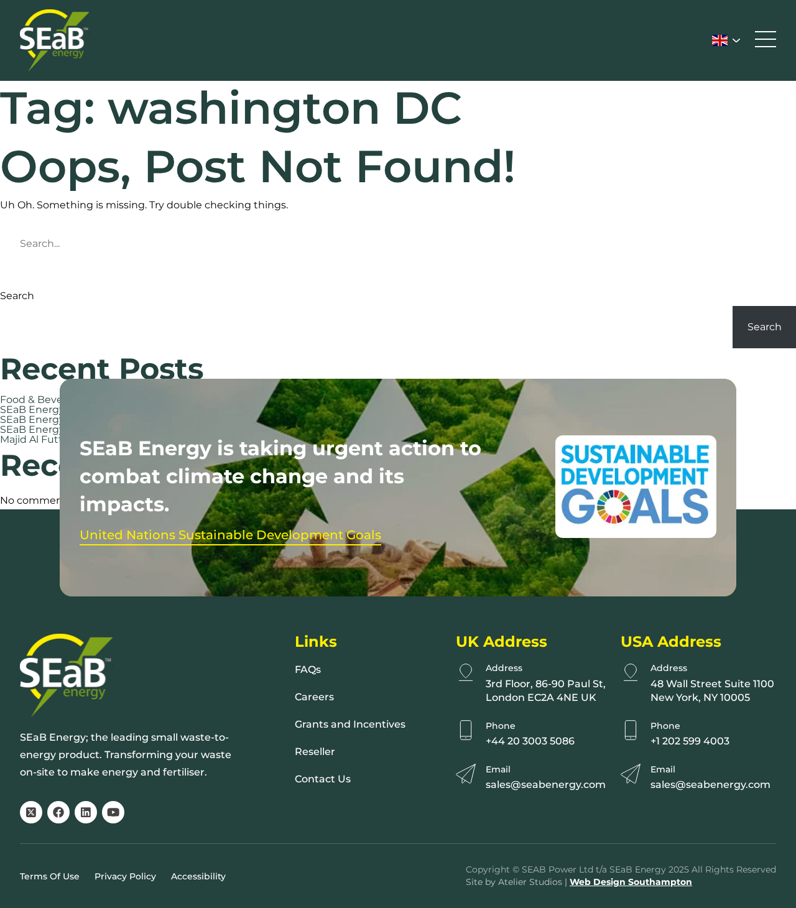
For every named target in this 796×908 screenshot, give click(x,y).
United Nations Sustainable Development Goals (230, 534)
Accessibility (198, 876)
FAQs (308, 669)
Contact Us (323, 779)
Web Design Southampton (631, 881)
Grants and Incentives (350, 724)
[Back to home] (55, 40)
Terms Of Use (50, 876)
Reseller (315, 751)
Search (17, 296)
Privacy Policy (125, 876)
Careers (314, 697)
